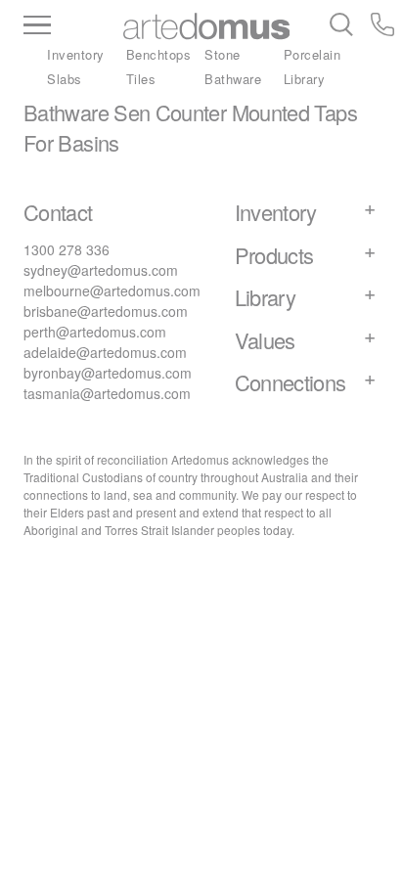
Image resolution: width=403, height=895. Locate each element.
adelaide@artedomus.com (105, 352)
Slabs (64, 78)
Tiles (141, 78)
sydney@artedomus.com (100, 270)
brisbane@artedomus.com (105, 311)
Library (305, 78)
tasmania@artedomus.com (107, 393)
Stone (222, 54)
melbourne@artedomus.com (112, 290)
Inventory (76, 54)
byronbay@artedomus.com (107, 372)
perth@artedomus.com (94, 331)
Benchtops (159, 54)
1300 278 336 (66, 249)
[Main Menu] (71, 26)
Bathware (232, 78)
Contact (58, 212)
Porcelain (312, 54)
